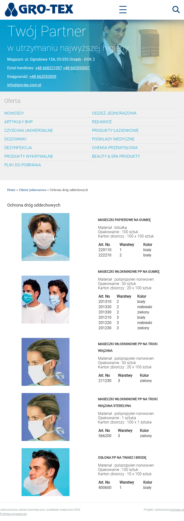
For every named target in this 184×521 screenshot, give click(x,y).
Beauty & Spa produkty (116, 156)
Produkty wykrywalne (28, 156)
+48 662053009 (42, 76)
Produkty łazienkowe (115, 130)
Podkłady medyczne (113, 139)
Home (11, 190)
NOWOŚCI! (14, 113)
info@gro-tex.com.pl (24, 85)
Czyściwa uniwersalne (28, 130)
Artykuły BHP (18, 121)
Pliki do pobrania (22, 164)
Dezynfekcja (18, 147)
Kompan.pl (177, 509)
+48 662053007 (76, 68)
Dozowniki (15, 139)
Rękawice (102, 121)
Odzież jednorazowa (114, 113)
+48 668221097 (48, 68)
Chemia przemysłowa (115, 147)
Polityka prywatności (13, 514)
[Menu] (123, 9)
